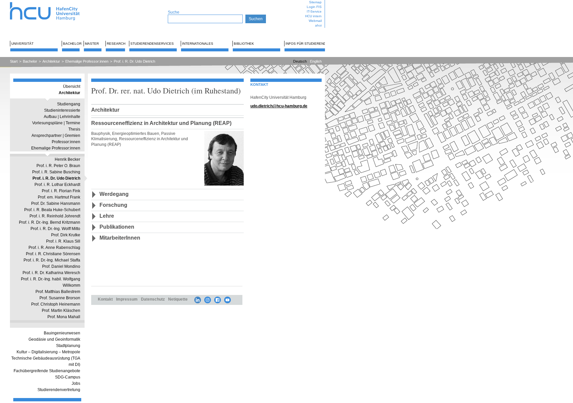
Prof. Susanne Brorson (59, 298)
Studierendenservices (152, 43)
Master (92, 43)
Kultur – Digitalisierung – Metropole (48, 352)
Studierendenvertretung (58, 389)
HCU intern (313, 16)
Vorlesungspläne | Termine (56, 123)
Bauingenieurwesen (62, 333)
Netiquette (178, 299)
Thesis (74, 129)
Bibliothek (244, 43)
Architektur (51, 61)
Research (116, 43)
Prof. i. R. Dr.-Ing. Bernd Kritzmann (49, 222)
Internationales (197, 43)
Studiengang (68, 104)
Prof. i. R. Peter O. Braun (58, 165)
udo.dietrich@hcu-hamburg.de (278, 106)
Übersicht (71, 86)
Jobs (76, 383)
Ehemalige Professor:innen (86, 61)
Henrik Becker (67, 159)
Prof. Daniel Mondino (61, 266)
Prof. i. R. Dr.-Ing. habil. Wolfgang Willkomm (50, 282)
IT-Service (314, 11)
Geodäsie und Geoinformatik (54, 339)
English (316, 61)
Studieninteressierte (62, 110)
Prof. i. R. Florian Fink (61, 191)
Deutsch (300, 61)
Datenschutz (153, 299)
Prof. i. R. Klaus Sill (63, 241)
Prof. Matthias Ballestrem (57, 291)
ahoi (318, 25)
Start (14, 61)
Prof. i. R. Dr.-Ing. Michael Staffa (52, 260)
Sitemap (315, 2)
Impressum (127, 299)
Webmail (315, 21)
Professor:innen (66, 142)
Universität (22, 43)
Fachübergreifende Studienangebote (47, 371)
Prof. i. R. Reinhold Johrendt (55, 216)
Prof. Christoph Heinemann (55, 304)
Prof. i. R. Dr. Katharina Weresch (51, 272)
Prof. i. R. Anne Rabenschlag (54, 247)
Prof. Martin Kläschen (61, 310)
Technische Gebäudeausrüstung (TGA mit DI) (45, 361)
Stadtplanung (68, 345)
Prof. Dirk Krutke (65, 235)
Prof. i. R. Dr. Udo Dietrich (134, 61)
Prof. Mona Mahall (63, 317)
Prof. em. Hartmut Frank (59, 197)
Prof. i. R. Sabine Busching (56, 172)
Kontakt (105, 299)
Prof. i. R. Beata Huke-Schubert (52, 209)
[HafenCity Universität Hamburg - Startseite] (50, 2)
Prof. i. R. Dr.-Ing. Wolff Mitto (55, 228)
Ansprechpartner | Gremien (56, 135)
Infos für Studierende (307, 43)
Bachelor (72, 43)
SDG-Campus (67, 377)
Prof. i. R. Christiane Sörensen (53, 254)
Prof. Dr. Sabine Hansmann (55, 203)
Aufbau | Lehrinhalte (62, 116)
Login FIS (314, 7)
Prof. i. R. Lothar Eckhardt (57, 184)
